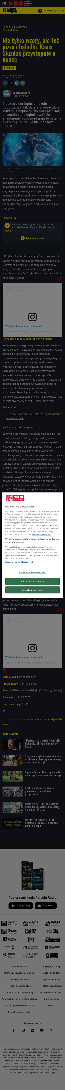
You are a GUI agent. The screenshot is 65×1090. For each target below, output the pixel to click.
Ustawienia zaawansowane (32, 572)
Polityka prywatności (41, 534)
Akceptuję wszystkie (32, 589)
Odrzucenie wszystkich (32, 581)
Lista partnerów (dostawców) (19, 561)
